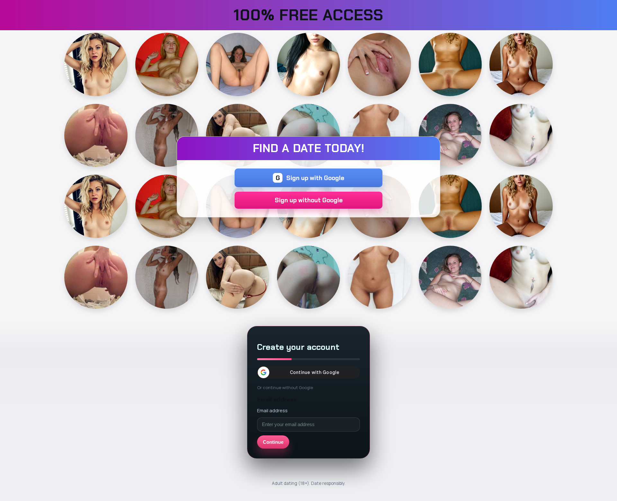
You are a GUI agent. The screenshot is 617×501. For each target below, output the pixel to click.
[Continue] (96, 64)
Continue (273, 442)
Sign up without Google (309, 200)
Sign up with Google (310, 178)
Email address (272, 410)
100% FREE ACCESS (308, 15)
